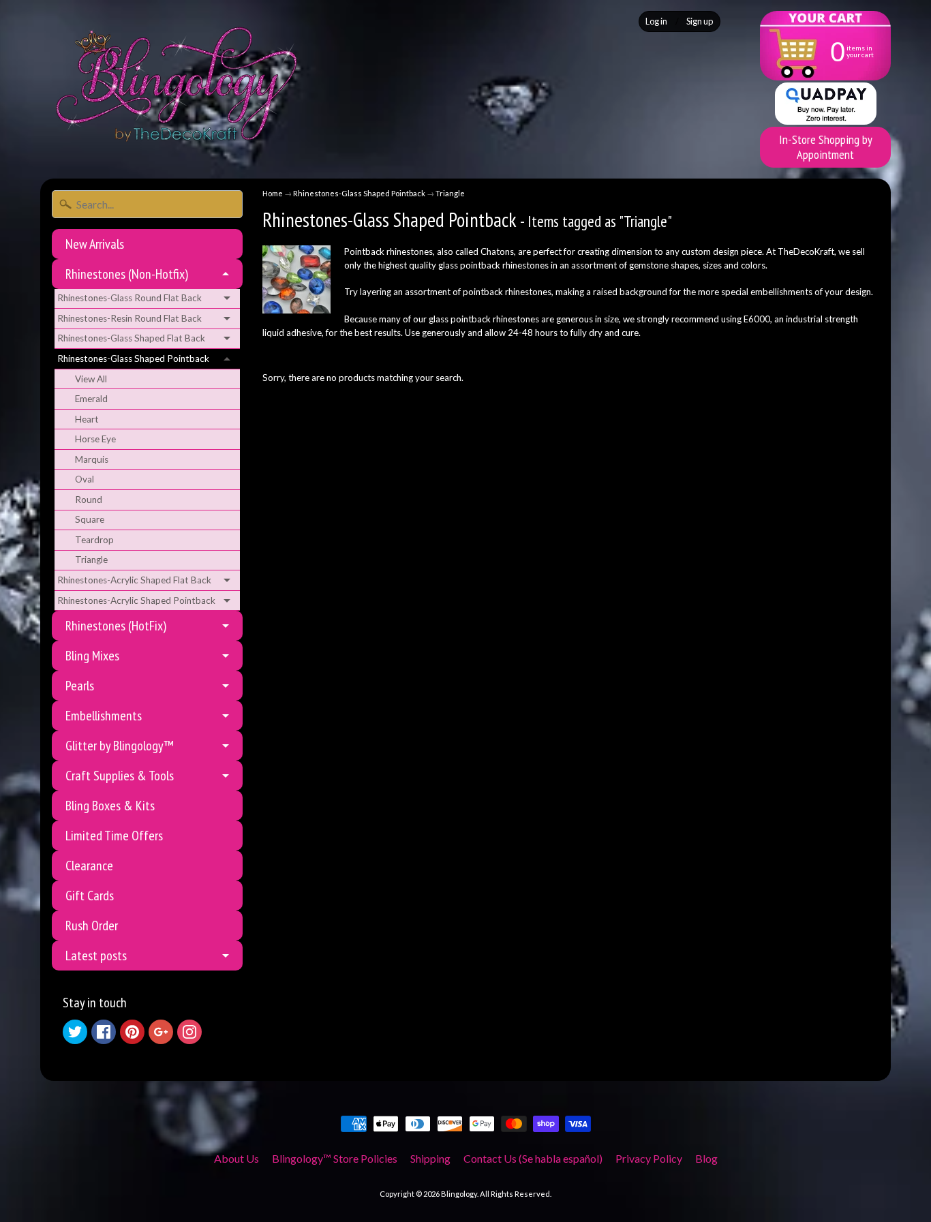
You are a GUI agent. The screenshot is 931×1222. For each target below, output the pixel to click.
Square (89, 519)
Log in (656, 21)
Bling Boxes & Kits (110, 805)
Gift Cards (89, 895)
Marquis (91, 459)
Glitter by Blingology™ (119, 745)
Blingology (459, 1193)
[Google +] (161, 1032)
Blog (706, 1158)
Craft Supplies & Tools (119, 775)
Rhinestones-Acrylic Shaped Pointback (136, 600)
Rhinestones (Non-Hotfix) (126, 274)
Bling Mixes (92, 656)
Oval (84, 479)
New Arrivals (94, 244)
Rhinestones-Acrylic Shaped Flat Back (134, 580)
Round (88, 499)
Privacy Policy (648, 1158)
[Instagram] (189, 1032)
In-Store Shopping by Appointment (825, 147)
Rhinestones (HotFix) (115, 626)
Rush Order (91, 925)
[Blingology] (176, 84)
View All (91, 378)
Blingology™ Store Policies (334, 1158)
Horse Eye (95, 438)
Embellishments (103, 715)
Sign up (699, 21)
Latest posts (96, 955)
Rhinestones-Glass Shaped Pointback (133, 358)
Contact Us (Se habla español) (532, 1158)
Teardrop (94, 539)
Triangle (91, 559)
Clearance (89, 865)
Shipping (430, 1158)
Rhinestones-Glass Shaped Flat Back (131, 338)
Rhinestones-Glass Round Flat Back (129, 297)
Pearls (79, 685)
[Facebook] (103, 1032)
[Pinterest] (132, 1032)
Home (272, 193)
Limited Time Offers (114, 835)
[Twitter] (75, 1032)
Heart (87, 419)
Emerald (91, 398)
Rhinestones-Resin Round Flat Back (129, 318)
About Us (236, 1158)
